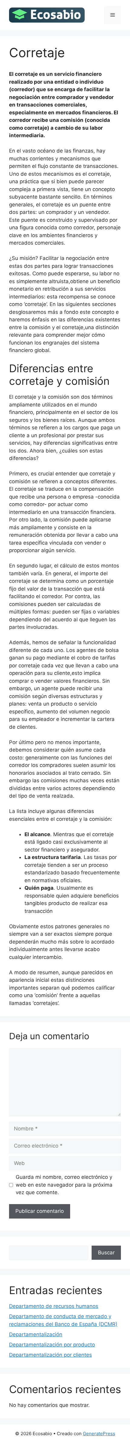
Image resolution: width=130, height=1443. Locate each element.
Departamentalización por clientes (50, 1355)
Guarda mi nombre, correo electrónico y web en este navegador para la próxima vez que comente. (64, 1184)
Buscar (106, 1253)
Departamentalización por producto (52, 1345)
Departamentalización (35, 1334)
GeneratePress (99, 1433)
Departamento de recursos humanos (53, 1306)
